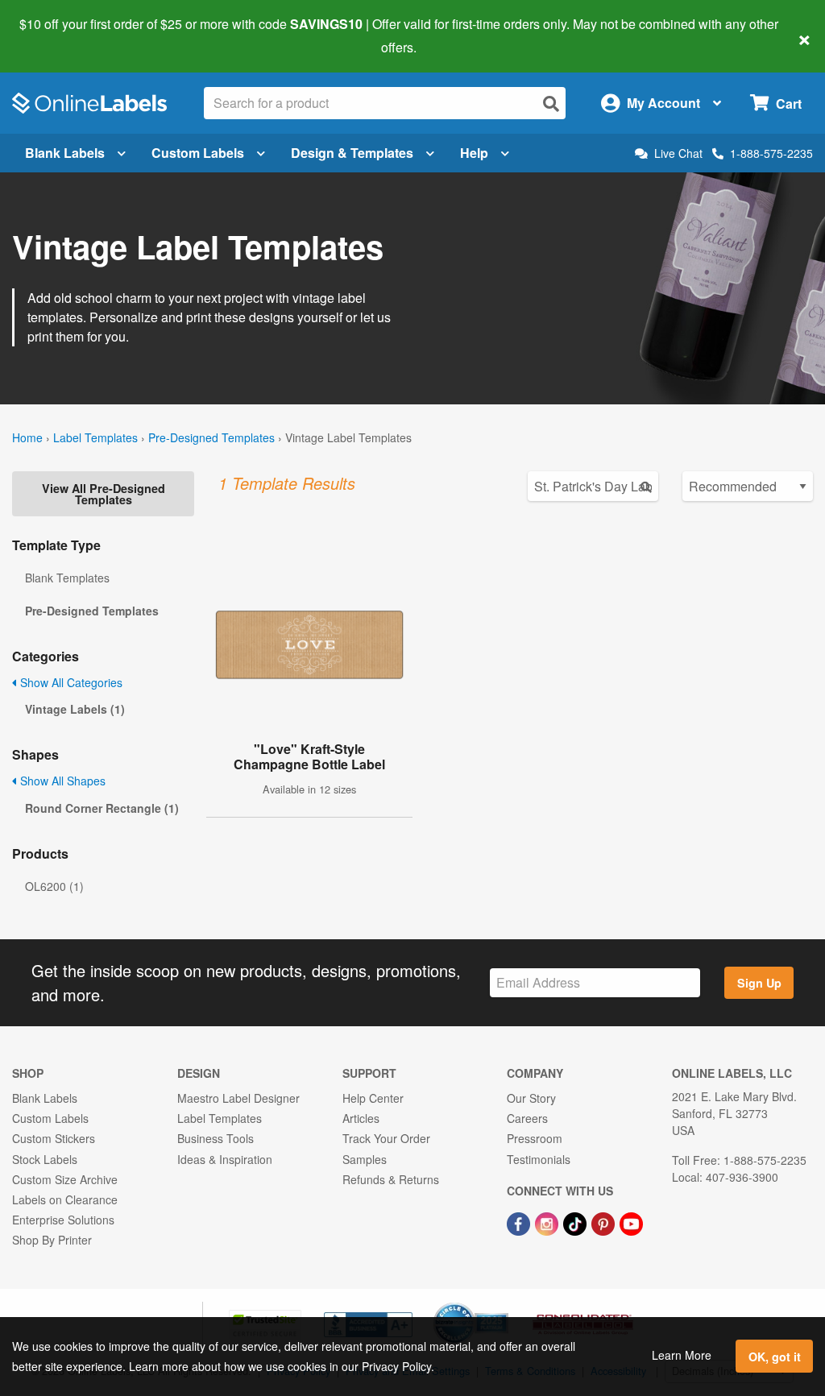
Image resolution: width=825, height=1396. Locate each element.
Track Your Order (386, 1138)
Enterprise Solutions (63, 1220)
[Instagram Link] (548, 1222)
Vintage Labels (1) (75, 709)
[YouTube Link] (631, 1222)
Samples (364, 1159)
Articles (360, 1118)
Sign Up (759, 983)
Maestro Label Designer (238, 1098)
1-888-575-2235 (771, 153)
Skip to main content (58, 35)
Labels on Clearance (65, 1199)
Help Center (373, 1098)
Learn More (681, 1355)
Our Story (531, 1098)
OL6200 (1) (54, 886)
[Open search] (551, 103)
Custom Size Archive (65, 1179)
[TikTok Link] (576, 1222)
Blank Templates (67, 578)
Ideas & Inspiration (224, 1159)
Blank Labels (65, 152)
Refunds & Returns (390, 1179)
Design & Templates (352, 152)
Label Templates (95, 437)
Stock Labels (44, 1159)
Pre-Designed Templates (211, 437)
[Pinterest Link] (604, 1222)
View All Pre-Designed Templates (103, 493)
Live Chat (678, 153)
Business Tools (215, 1138)
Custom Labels (197, 152)
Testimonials (538, 1159)
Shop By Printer (52, 1240)
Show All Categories (69, 682)
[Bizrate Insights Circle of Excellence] (502, 1304)
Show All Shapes (61, 781)
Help (474, 152)
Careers (527, 1118)
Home (27, 437)
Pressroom (534, 1138)
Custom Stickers (53, 1138)
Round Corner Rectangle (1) (102, 808)
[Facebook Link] (520, 1222)
